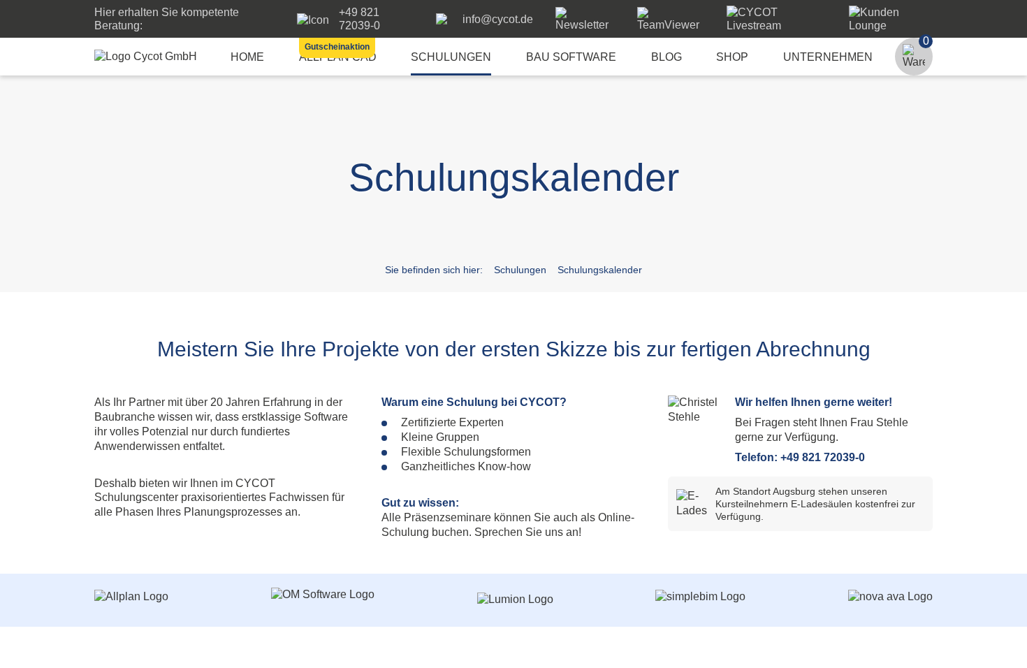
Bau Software (571, 57)
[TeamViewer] (671, 25)
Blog (666, 57)
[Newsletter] (585, 25)
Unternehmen (828, 57)
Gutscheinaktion (337, 47)
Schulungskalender (600, 269)
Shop (732, 57)
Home (247, 57)
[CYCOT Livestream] (776, 25)
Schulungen (451, 57)
